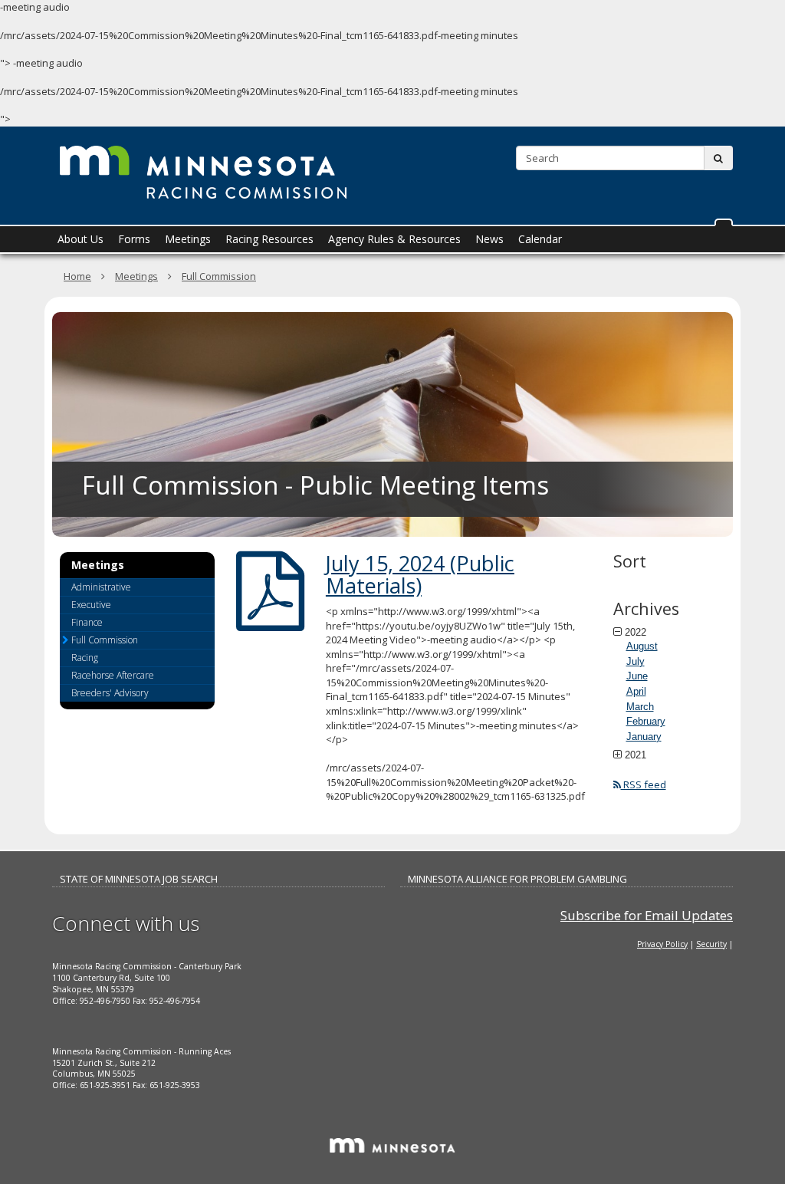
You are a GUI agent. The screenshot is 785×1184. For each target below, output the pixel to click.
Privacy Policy (662, 944)
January (644, 736)
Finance (87, 622)
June (637, 676)
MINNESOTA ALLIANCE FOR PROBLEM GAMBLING (517, 879)
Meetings (136, 276)
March (640, 706)
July (635, 661)
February (645, 721)
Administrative (101, 587)
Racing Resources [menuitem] (269, 239)
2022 (635, 632)
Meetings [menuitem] (188, 239)
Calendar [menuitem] (540, 239)
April (636, 691)
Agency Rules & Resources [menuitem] (394, 239)
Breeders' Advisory (110, 692)
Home (77, 276)
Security (711, 944)
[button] (723, 222)
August (642, 646)
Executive (91, 604)
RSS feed (643, 784)
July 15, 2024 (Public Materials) (420, 574)
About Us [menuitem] (80, 239)
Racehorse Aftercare (112, 675)
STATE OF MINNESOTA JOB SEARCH (139, 879)
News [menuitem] (489, 239)
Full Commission (219, 276)
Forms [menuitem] (134, 239)
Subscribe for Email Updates (646, 915)
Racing (84, 657)
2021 (635, 754)
